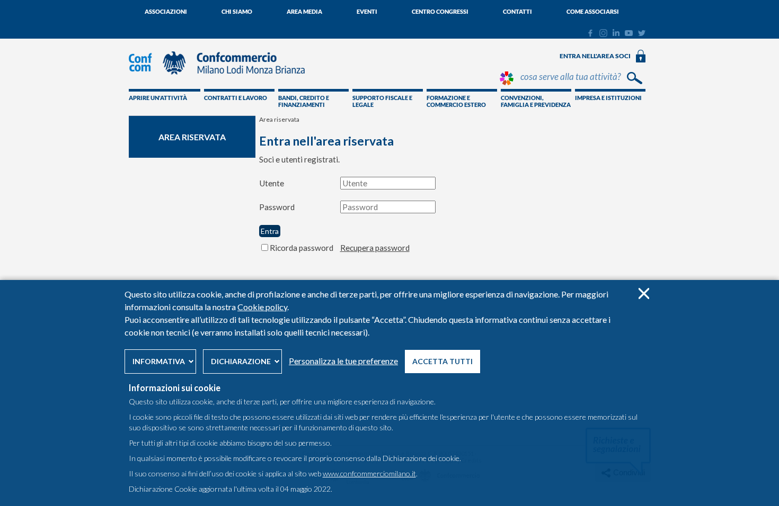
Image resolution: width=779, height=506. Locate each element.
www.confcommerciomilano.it (369, 473)
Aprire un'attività (158, 97)
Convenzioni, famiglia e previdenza (536, 101)
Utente (271, 183)
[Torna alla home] (222, 79)
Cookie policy (262, 307)
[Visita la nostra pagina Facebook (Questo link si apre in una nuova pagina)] (590, 34)
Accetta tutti (442, 361)
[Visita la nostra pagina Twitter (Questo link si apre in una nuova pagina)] (641, 33)
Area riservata (192, 137)
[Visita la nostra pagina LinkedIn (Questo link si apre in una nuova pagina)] (616, 33)
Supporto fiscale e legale (382, 101)
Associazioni (166, 11)
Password (277, 207)
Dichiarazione (241, 361)
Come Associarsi (592, 11)
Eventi (367, 11)
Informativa (158, 361)
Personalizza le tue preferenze (343, 361)
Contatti (517, 11)
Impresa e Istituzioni (608, 97)
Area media (304, 11)
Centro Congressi (440, 11)
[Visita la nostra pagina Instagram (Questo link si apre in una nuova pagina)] (603, 34)
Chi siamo (237, 11)
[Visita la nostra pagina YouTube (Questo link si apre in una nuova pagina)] (629, 33)
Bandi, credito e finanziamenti (303, 101)
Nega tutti (643, 293)
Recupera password (375, 247)
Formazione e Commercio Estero (456, 101)
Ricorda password (301, 247)
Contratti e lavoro (235, 97)
